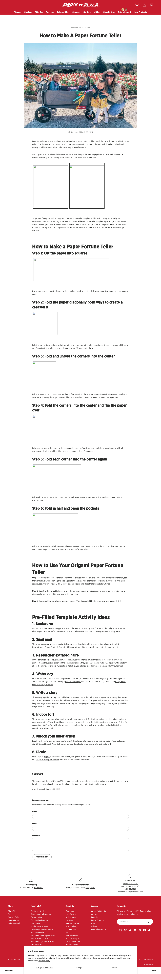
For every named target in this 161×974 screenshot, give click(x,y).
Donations (35, 923)
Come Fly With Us (98, 911)
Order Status (36, 917)
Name (34, 811)
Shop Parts (90, 887)
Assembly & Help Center (41, 914)
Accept (79, 967)
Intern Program (97, 920)
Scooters (76, 12)
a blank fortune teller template (90, 221)
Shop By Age (109, 12)
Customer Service (38, 911)
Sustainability (71, 926)
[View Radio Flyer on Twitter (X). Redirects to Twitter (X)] (130, 930)
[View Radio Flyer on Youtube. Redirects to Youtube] (135, 930)
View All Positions (98, 929)
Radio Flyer (16, 959)
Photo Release (148, 965)
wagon (47, 756)
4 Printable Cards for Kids (60, 647)
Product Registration (39, 920)
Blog (68, 932)
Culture (94, 914)
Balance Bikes (63, 12)
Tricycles (50, 12)
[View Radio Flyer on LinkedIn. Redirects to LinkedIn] (144, 930)
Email (34, 823)
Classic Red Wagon (73, 681)
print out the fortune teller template (75, 218)
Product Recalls (37, 932)
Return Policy (148, 959)
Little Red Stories (73, 941)
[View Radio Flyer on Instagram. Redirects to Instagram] (120, 930)
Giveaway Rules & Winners (42, 929)
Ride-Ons (39, 12)
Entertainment (124, 12)
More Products (140, 12)
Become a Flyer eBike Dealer (43, 941)
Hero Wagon (71, 914)
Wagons (17, 12)
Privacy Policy (44, 960)
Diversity (94, 923)
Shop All (11, 911)
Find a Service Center (40, 926)
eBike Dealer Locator (39, 938)
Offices (94, 926)
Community (71, 929)
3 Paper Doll (55, 744)
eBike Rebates (37, 944)
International (13, 920)
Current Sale (13, 917)
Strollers (28, 12)
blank (78, 291)
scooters (44, 722)
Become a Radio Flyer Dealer (43, 935)
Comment (36, 835)
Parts (10, 914)
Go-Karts (87, 12)
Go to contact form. (130, 883)
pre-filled (88, 291)
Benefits (94, 917)
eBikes (97, 12)
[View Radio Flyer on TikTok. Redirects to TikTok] (149, 930)
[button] (151, 5)
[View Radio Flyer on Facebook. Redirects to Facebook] (125, 930)
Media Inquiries (72, 923)
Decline (114, 967)
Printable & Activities (80, 27)
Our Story (70, 911)
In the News (71, 917)
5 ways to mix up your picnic (47, 759)
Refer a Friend (14, 923)
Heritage (69, 920)
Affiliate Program (73, 938)
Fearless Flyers (72, 935)
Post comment (42, 857)
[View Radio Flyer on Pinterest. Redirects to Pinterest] (140, 930)
